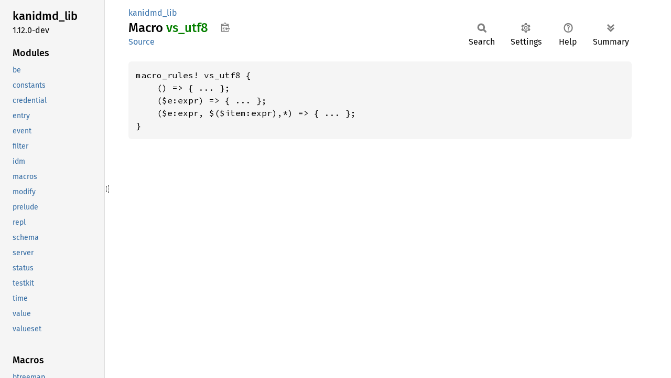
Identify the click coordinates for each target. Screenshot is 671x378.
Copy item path (225, 27)
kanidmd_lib (152, 13)
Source (141, 42)
